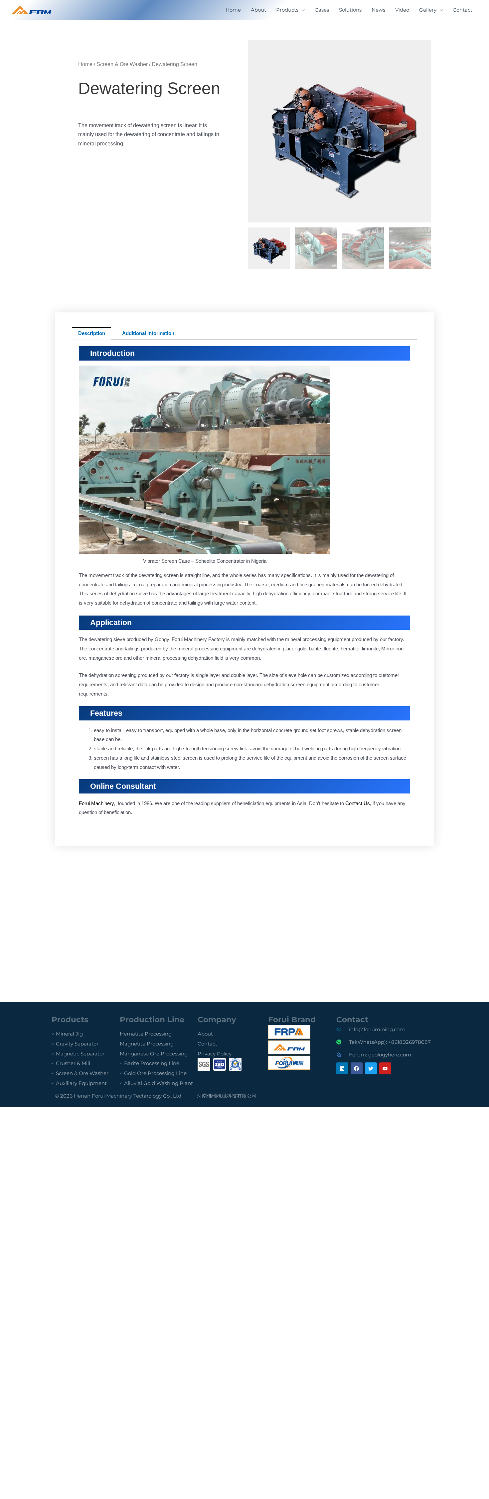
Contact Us (357, 803)
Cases (322, 10)
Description (91, 333)
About (258, 10)
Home (233, 10)
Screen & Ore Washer (122, 64)
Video (402, 10)
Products (287, 10)
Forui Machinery (96, 803)
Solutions (350, 10)
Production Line (152, 1019)
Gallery (427, 10)
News (378, 10)
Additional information (148, 333)
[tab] (91, 333)
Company (217, 1019)
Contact (462, 10)
